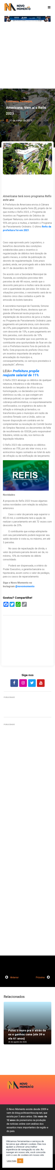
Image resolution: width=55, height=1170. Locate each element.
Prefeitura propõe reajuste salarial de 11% (21, 373)
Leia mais (11, 1160)
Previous (8, 1026)
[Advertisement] (27, 56)
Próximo (40, 977)
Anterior (14, 977)
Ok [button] (20, 1161)
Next (47, 1026)
